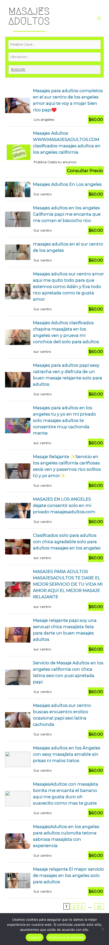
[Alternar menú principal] (99, 18)
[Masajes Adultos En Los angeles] (54, 189)
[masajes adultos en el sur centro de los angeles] (54, 252)
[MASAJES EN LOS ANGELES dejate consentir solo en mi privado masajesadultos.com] (54, 510)
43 (99, 906)
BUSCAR (18, 70)
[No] (102, 929)
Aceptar (34, 937)
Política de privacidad (66, 937)
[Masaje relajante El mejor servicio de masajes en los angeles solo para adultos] (54, 880)
